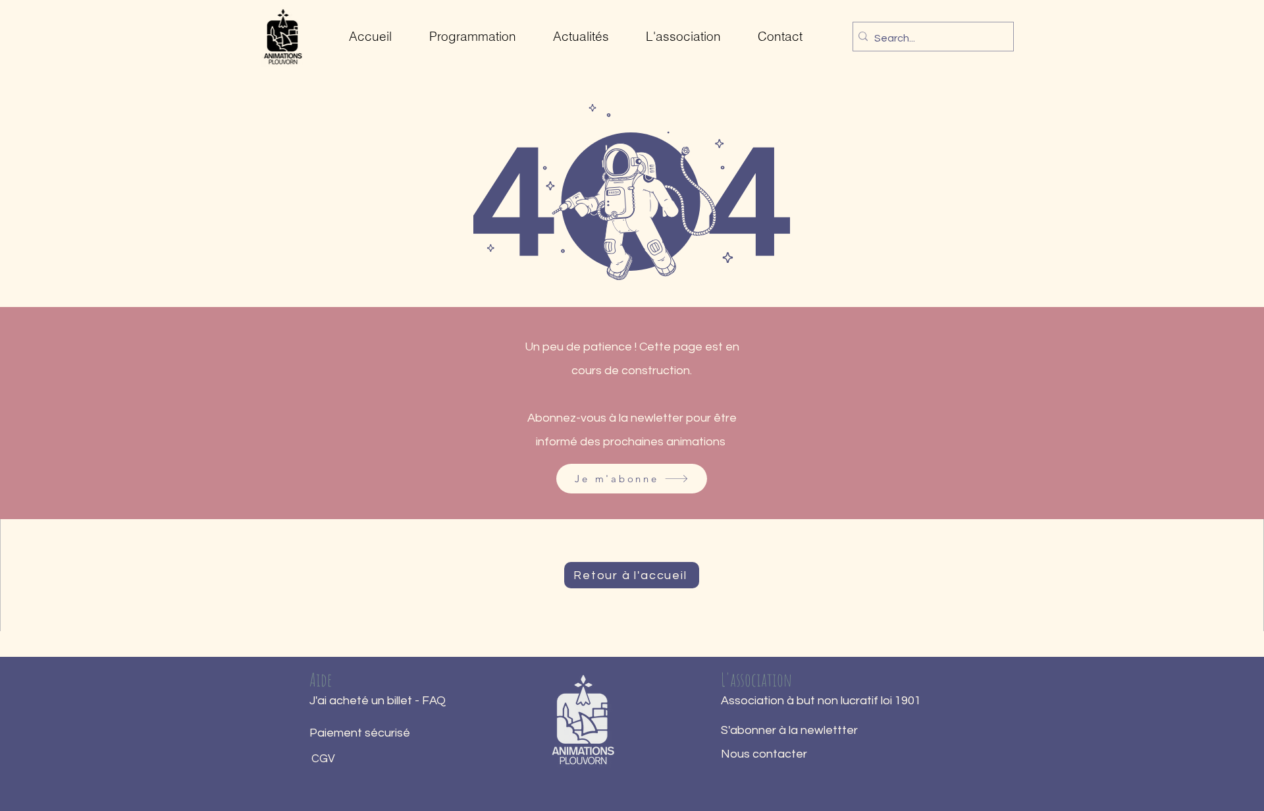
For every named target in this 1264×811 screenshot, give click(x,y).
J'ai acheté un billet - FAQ (377, 700)
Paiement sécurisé (359, 733)
